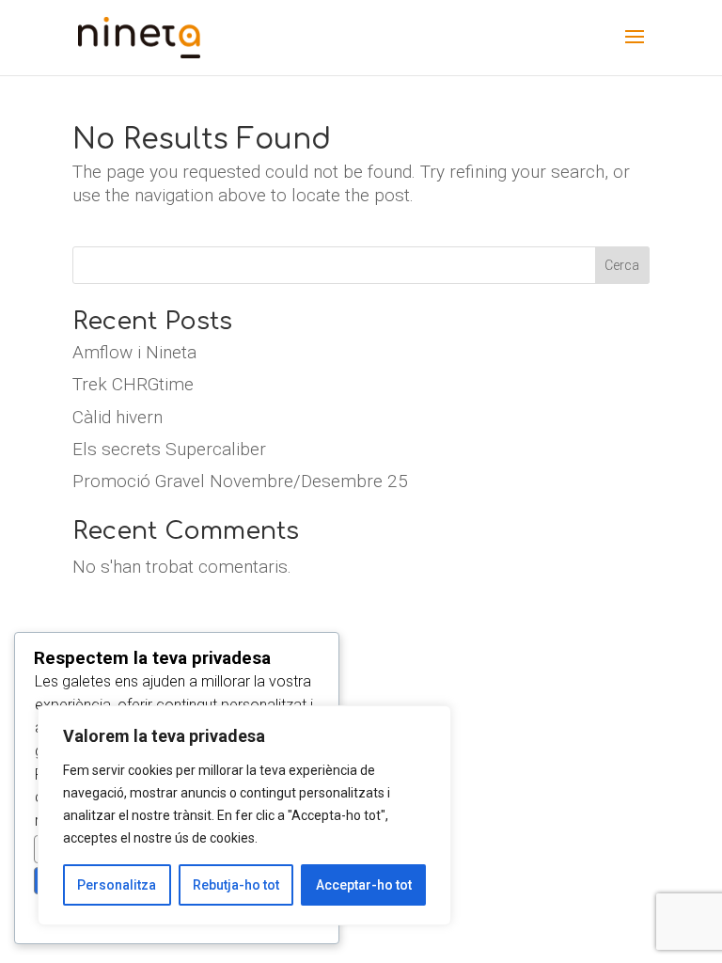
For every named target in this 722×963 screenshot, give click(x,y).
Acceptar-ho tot (364, 884)
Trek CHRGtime (133, 384)
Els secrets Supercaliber (169, 449)
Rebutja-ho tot (236, 884)
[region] (244, 815)
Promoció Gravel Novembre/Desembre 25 (240, 481)
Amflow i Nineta (134, 352)
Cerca (621, 265)
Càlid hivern (117, 417)
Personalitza (116, 884)
